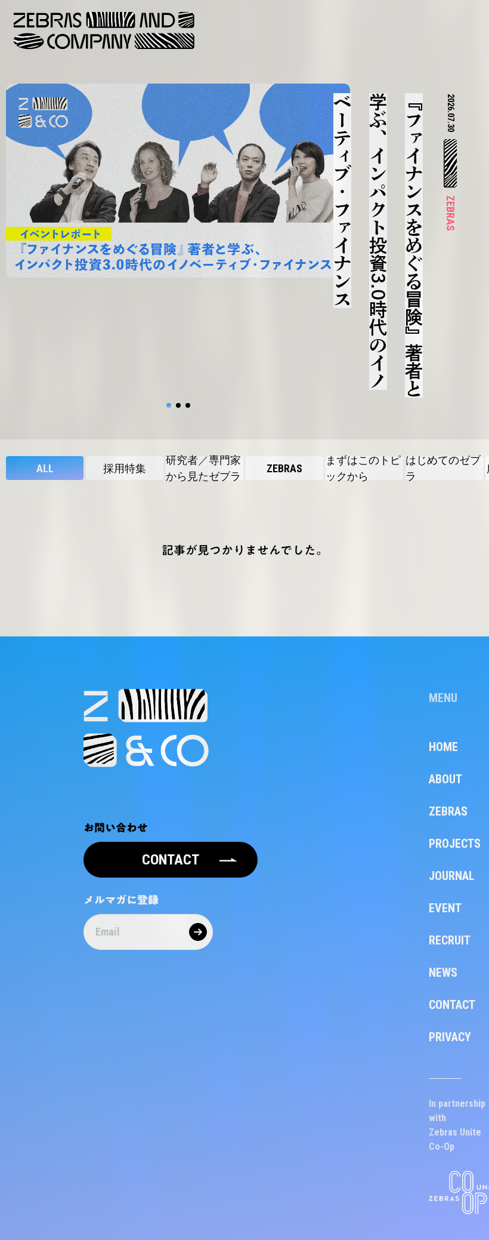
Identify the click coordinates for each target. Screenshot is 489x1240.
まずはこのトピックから (363, 468)
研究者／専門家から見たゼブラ (203, 468)
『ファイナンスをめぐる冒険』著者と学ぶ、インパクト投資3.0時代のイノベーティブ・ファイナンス (378, 245)
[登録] (198, 932)
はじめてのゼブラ (443, 468)
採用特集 (124, 468)
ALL (45, 468)
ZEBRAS (284, 468)
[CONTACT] (170, 846)
